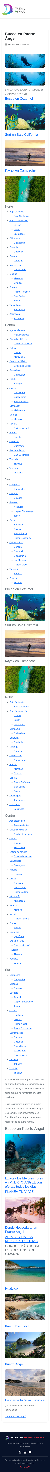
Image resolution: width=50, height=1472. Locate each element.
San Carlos (19, 296)
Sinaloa (13, 274)
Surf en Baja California (21, 134)
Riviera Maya (20, 565)
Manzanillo (19, 357)
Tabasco (13, 569)
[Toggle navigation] (44, 9)
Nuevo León (15, 265)
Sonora (13, 287)
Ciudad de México (18, 339)
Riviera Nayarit (21, 428)
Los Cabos (19, 234)
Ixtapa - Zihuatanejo (23, 511)
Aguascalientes (17, 330)
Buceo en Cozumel (19, 98)
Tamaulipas (15, 305)
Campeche (14, 484)
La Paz (17, 225)
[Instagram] (25, 1452)
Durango (13, 256)
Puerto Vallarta (21, 401)
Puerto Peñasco (22, 292)
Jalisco (12, 388)
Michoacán (14, 406)
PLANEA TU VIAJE (19, 1192)
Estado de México (18, 361)
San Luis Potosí (17, 450)
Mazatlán (18, 278)
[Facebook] (20, 1452)
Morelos (13, 415)
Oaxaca (13, 520)
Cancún (18, 547)
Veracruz (13, 468)
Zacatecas (14, 314)
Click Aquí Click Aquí (15, 1416)
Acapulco (18, 507)
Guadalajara (20, 397)
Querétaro (14, 441)
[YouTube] (30, 1452)
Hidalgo (13, 379)
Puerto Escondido (23, 538)
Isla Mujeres (20, 560)
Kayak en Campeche (20, 170)
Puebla (13, 432)
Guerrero (13, 502)
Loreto (17, 229)
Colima (13, 348)
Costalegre (19, 392)
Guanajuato (15, 370)
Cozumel (18, 551)
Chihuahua (14, 238)
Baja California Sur (18, 220)
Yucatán (13, 578)
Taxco (17, 516)
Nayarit (13, 424)
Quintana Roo (16, 542)
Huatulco (18, 524)
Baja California (16, 212)
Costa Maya (20, 556)
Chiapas (13, 493)
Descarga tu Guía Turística (25, 1400)
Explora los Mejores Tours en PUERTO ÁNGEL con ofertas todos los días (24, 1182)
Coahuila (13, 247)
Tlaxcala (13, 459)
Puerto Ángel (20, 533)
